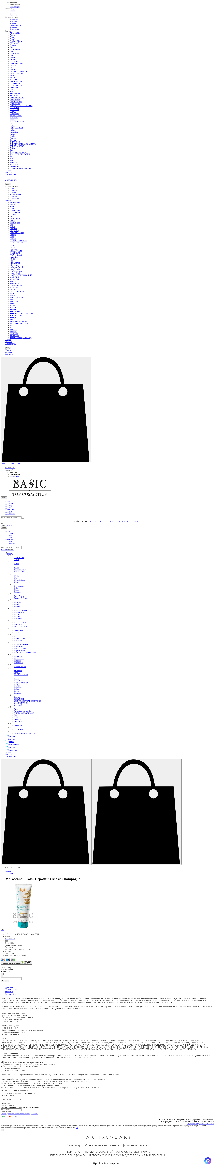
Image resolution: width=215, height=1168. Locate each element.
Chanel (12, 39)
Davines (13, 45)
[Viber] (12, 960)
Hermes (12, 77)
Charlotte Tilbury (16, 41)
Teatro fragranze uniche (18, 152)
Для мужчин (14, 29)
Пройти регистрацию (107, 1163)
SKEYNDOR (15, 142)
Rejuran (12, 134)
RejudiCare (14, 132)
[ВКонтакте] (2, 960)
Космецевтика (15, 25)
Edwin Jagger (15, 53)
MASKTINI (14, 108)
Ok (77, 1128)
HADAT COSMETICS (18, 71)
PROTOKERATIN (17, 122)
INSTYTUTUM (16, 81)
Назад (8, 184)
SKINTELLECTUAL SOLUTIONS (23, 144)
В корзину (5, 981)
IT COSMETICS (16, 85)
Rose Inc (13, 138)
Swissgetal (13, 148)
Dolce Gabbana (15, 49)
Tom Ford (13, 160)
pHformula (14, 118)
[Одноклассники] (4, 960)
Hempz (12, 75)
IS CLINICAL (15, 83)
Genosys (13, 65)
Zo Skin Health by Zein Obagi (20, 168)
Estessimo (13, 59)
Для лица (13, 21)
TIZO (12, 158)
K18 (11, 92)
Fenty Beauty (14, 61)
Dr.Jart (12, 51)
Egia (11, 55)
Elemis (12, 57)
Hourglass (13, 79)
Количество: (5, 972)
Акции (8, 170)
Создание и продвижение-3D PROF (200, 1124)
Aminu (12, 35)
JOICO (12, 89)
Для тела (13, 23)
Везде (7, 501)
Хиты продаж (10, 174)
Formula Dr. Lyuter (17, 63)
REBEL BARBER (16, 128)
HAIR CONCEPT (16, 73)
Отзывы (9, 992)
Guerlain (13, 69)
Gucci (12, 67)
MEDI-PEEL (14, 110)
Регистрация (14, 7)
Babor (12, 37)
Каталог (7, 550)
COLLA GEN (15, 43)
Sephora (13, 140)
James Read (14, 87)
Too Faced (13, 162)
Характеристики (11, 989)
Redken (12, 130)
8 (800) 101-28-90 (11, 180)
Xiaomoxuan (14, 166)
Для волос (14, 19)
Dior (11, 47)
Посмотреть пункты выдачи (11, 963)
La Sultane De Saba (17, 98)
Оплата (12, 11)
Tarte (11, 150)
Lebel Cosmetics (16, 102)
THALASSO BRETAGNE (20, 154)
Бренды (8, 200)
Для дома (13, 27)
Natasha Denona (16, 116)
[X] (9, 960)
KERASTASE (15, 94)
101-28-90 (7, 525)
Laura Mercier (15, 100)
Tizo (11, 156)
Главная (8, 871)
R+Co (12, 124)
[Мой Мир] (7, 960)
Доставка (13, 13)
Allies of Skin (15, 33)
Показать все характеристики (17, 956)
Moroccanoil (14, 114)
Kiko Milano (14, 96)
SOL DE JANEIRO (17, 146)
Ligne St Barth (15, 104)
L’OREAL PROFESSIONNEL (21, 106)
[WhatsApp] (14, 960)
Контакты (13, 15)
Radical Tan (14, 126)
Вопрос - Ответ (11, 994)
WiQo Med (14, 164)
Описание (9, 987)
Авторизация (15, 5)
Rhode (12, 136)
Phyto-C (13, 120)
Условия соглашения (22, 1114)
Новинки (8, 172)
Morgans (13, 112)
